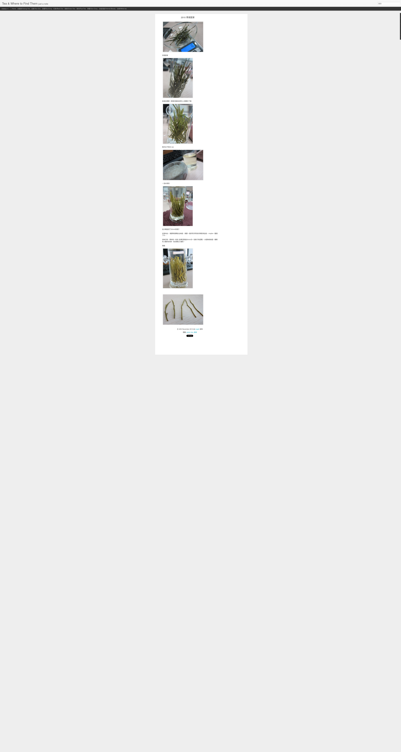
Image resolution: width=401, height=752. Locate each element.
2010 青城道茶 (188, 17)
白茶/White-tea (122, 9)
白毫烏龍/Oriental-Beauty (107, 9)
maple (197, 329)
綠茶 (195, 332)
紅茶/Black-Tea (58, 9)
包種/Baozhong (47, 9)
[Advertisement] (229, 49)
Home (14, 9)
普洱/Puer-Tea (81, 9)
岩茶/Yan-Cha (36, 9)
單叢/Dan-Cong (92, 9)
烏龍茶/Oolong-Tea (23, 9)
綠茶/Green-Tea (70, 9)
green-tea (190, 332)
